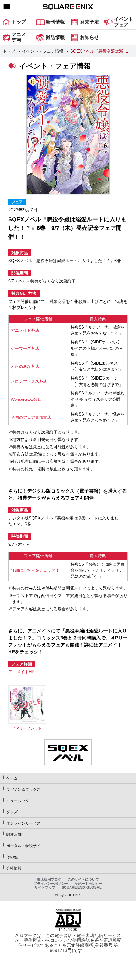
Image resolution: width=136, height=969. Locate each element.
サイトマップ (44, 887)
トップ (9, 51)
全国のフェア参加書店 (31, 417)
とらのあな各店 (25, 366)
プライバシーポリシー (51, 883)
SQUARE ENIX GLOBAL (82, 887)
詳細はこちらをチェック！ (35, 570)
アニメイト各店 (25, 330)
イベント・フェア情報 (42, 51)
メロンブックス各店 (29, 381)
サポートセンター (88, 883)
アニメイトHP (21, 672)
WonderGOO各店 (26, 399)
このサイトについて (83, 879)
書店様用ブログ (49, 879)
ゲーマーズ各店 (25, 348)
